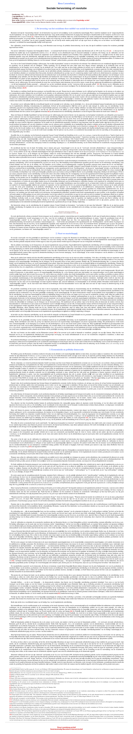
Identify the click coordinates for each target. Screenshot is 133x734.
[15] (59, 593)
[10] (55, 332)
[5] (25, 88)
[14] (12, 560)
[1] (32, 36)
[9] (77, 212)
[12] (87, 417)
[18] (21, 618)
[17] (45, 616)
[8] (96, 126)
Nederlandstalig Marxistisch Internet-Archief (66, 729)
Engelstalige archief (82, 20)
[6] (49, 111)
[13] (30, 446)
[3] (98, 84)
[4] (23, 88)
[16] (71, 611)
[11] (97, 379)
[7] (116, 111)
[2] (110, 51)
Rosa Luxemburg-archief (66, 727)
